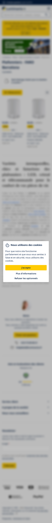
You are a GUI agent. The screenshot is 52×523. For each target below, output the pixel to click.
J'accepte (26, 267)
